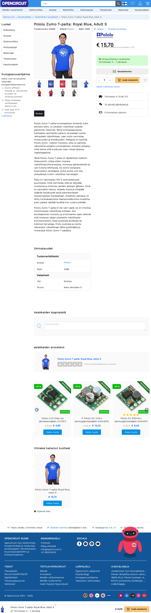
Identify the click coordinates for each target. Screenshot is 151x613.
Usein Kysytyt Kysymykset (54, 584)
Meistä (43, 571)
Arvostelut (45, 574)
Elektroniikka (35, 10)
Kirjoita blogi (82, 574)
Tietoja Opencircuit (53, 566)
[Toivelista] (130, 4)
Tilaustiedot (10, 571)
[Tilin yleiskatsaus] (138, 4)
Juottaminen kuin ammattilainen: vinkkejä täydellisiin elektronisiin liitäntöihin (129, 571)
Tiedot (8, 566)
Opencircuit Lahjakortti (88, 571)
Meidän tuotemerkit (12, 10)
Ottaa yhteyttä (48, 546)
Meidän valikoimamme (52, 577)
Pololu (67, 262)
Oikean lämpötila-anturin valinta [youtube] (129, 574)
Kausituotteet (142, 10)
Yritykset (45, 543)
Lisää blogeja (118, 584)
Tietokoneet (106, 10)
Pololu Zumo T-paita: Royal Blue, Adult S (79, 359)
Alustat (52, 10)
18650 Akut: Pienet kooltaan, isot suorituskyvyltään (129, 577)
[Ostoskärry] (146, 4)
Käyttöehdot (10, 577)
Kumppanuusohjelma (87, 577)
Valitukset (9, 584)
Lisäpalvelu (83, 566)
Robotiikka (68, 10)
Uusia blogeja (120, 566)
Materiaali (123, 10)
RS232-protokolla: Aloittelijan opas (129, 580)
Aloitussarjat (86, 10)
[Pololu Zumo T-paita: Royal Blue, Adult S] (39, 83)
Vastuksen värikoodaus (88, 580)
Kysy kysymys (52, 324)
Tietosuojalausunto (14, 580)
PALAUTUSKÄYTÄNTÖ (15, 574)
